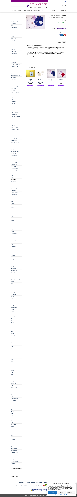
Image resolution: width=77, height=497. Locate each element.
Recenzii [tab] (64, 42)
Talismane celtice (13, 136)
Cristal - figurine (13, 125)
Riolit (12, 348)
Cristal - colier (13, 101)
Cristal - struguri (13, 123)
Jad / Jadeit (13, 287)
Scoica (12, 361)
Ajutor (18, 10)
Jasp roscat (13, 292)
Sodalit (12, 372)
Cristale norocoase (14, 32)
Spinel (12, 374)
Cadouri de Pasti (13, 459)
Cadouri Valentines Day (15, 461)
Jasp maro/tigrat (13, 294)
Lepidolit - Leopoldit (14, 307)
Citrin (12, 242)
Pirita (12, 342)
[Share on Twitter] (62, 35)
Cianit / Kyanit (13, 240)
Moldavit (12, 314)
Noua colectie (13, 38)
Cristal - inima (13, 108)
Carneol (12, 231)
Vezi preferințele (71, 492)
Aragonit (12, 220)
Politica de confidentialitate (46, 482)
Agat (12, 205)
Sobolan (12, 426)
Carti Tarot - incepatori (14, 170)
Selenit (12, 363)
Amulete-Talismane (14, 131)
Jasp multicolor (13, 296)
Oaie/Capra (13, 439)
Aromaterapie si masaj (14, 183)
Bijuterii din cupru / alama (15, 149)
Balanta (12, 413)
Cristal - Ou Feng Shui (14, 112)
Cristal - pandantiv (14, 114)
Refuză (61, 492)
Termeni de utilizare (38, 482)
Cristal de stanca (13, 246)
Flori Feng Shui (13, 56)
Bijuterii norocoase (14, 53)
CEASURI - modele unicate (15, 64)
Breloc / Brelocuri (14, 157)
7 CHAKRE (13, 36)
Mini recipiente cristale (15, 151)
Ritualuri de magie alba (14, 86)
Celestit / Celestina (14, 233)
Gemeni (12, 405)
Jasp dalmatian (13, 290)
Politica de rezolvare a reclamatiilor (34, 485)
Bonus (15, 10)
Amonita (12, 214)
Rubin (12, 355)
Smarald (12, 370)
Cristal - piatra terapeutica (15, 116)
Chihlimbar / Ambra (14, 238)
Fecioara (12, 411)
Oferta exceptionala (14, 77)
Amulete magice (13, 134)
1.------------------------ (14, 60)
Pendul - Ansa (13, 179)
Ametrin (12, 212)
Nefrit (12, 320)
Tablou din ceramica (14, 43)
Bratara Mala (13, 49)
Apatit (12, 218)
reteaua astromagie (31, 482)
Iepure (12, 431)
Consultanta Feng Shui (14, 452)
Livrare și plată (23, 10)
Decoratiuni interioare (14, 19)
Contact (41, 10)
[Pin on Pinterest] (65, 35)
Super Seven (13, 379)
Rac (11, 407)
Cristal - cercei (13, 99)
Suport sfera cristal (14, 42)
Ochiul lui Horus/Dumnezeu (15, 75)
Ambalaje (12, 396)
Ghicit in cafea (13, 181)
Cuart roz (12, 259)
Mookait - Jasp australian (15, 316)
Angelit (12, 216)
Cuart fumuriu (13, 257)
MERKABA (13, 69)
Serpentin (12, 368)
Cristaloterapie (13, 190)
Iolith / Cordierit (13, 285)
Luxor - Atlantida (13, 58)
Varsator (12, 420)
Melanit (12, 311)
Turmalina (12, 389)
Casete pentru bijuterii (14, 398)
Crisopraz (12, 251)
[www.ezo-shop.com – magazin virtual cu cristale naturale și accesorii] (38, 5)
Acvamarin (13, 203)
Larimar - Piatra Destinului (15, 303)
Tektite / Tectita (13, 383)
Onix (12, 329)
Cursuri (28, 10)
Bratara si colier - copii (14, 127)
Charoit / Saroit (13, 235)
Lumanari (12, 196)
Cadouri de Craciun (14, 457)
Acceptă (52, 492)
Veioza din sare (13, 394)
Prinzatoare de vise (14, 166)
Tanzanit (12, 381)
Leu (11, 409)
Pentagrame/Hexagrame (15, 142)
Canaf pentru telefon (14, 192)
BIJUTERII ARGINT (14, 62)
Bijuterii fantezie (13, 90)
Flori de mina (13, 392)
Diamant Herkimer (14, 262)
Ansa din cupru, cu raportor (40, 81)
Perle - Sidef (13, 333)
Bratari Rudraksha (14, 27)
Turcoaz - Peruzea (14, 387)
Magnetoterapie (13, 199)
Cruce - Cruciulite (14, 147)
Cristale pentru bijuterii (15, 66)
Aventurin (12, 222)
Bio (27, 482)
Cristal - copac (13, 103)
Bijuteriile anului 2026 (14, 21)
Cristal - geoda (13, 105)
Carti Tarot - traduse (14, 168)
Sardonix (12, 359)
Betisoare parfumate (14, 186)
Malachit (12, 309)
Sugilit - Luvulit (13, 376)
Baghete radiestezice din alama (30, 81)
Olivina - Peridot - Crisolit (15, 327)
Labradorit (12, 300)
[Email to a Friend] (63, 35)
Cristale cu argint (14, 29)
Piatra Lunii (13, 335)
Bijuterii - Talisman (14, 155)
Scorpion (12, 415)
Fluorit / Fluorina (14, 270)
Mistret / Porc (13, 446)
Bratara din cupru (14, 51)
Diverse (12, 34)
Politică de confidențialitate (64, 494)
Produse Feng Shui (14, 164)
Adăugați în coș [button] (30, 85)
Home (12, 10)
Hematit (12, 281)
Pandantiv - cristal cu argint (15, 92)
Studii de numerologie (14, 450)
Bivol (12, 428)
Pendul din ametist (51, 80)
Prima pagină (53, 15)
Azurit (12, 223)
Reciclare (41, 485)
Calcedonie (13, 227)
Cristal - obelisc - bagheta (15, 110)
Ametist (12, 209)
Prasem (12, 344)
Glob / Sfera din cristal (14, 82)
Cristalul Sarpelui (14, 248)
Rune (12, 177)
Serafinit (12, 366)
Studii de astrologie (14, 448)
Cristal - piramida (14, 118)
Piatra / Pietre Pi (13, 88)
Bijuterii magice (13, 153)
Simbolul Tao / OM (14, 144)
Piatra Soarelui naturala (15, 340)
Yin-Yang (12, 73)
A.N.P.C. (25, 482)
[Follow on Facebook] (65, 1)
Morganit (12, 318)
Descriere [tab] (59, 42)
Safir (11, 357)
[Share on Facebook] (60, 35)
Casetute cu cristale (14, 194)
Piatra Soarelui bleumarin (15, 337)
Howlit (12, 283)
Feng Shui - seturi (14, 162)
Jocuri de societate (14, 173)
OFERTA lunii (13, 45)
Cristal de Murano (14, 160)
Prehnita (12, 346)
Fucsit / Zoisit (13, 272)
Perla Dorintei (13, 79)
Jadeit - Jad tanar (13, 288)
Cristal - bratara (13, 97)
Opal (12, 331)
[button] (74, 483)
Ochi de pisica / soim (14, 324)
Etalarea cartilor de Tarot (15, 454)
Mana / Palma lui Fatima (15, 129)
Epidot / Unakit (13, 268)
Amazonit (12, 207)
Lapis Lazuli (13, 301)
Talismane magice (14, 140)
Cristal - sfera (13, 121)
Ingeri (12, 25)
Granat (12, 277)
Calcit (12, 229)
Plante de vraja (13, 84)
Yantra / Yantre (13, 68)
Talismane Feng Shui (14, 138)
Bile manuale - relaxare (14, 188)
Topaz (12, 385)
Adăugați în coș (61, 28)
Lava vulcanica (13, 305)
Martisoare (13, 463)
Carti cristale (13, 40)
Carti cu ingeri (13, 23)
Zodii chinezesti (13, 424)
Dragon (12, 433)
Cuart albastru (13, 255)
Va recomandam (13, 47)
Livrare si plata (18, 485)
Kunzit (12, 298)
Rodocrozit (13, 353)
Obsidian (12, 322)
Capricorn (12, 418)
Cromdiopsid (13, 253)
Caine (12, 444)
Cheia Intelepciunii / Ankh (15, 71)
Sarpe (12, 435)
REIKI (12, 175)
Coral (12, 244)
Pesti (12, 422)
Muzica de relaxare (14, 201)
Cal (11, 437)
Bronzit (12, 225)
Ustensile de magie (14, 81)
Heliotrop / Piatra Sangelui (15, 279)
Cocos (12, 442)
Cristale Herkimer (14, 95)
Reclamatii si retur (24, 485)
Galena (12, 275)
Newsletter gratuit (35, 10)
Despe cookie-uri (57, 494)
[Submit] (27, 6)
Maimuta (12, 441)
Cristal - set (13, 120)
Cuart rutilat (13, 261)
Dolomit (12, 264)
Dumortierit (13, 266)
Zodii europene (13, 400)
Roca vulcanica (13, 350)
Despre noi (21, 482)
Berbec (12, 402)
